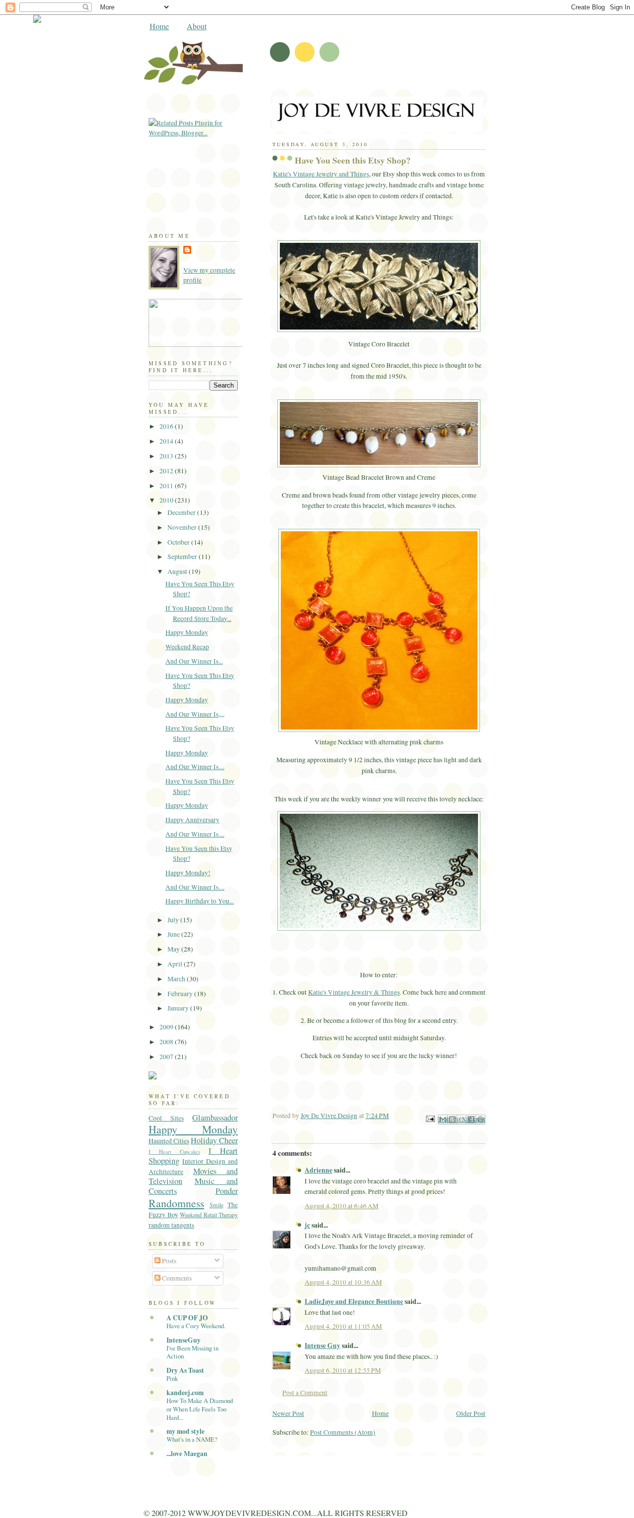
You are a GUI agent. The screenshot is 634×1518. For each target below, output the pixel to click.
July (173, 919)
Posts (168, 1260)
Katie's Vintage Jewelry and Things (321, 173)
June (174, 934)
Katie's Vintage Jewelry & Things (354, 992)
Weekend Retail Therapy (209, 1215)
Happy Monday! (188, 872)
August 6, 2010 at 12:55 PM (343, 1370)
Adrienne (318, 1170)
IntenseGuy (183, 1340)
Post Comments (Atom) (342, 1432)
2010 (167, 500)
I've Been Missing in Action (192, 1352)
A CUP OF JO (187, 1318)
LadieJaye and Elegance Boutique (354, 1301)
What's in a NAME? (191, 1439)
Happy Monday (186, 632)
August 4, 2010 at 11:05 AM (343, 1326)
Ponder (226, 1190)
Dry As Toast (185, 1370)
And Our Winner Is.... (194, 766)
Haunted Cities (169, 1140)
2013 (167, 455)
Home (159, 26)
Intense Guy (322, 1345)
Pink (172, 1378)
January (178, 1008)
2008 (167, 1041)
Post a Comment (304, 1392)
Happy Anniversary (192, 819)
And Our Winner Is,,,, (194, 714)
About (197, 26)
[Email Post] (429, 1118)
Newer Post (288, 1413)
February (180, 993)
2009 (167, 1026)
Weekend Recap (187, 646)
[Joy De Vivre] (238, 344)
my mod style (185, 1431)
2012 (167, 470)
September (183, 556)
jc (307, 1225)
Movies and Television (193, 1176)
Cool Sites (166, 1118)
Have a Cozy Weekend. (195, 1325)
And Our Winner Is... (194, 661)
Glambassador (215, 1117)
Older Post (470, 1413)
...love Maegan (187, 1454)
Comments (176, 1278)
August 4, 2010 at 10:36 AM (343, 1282)
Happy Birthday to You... (199, 901)
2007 (167, 1056)
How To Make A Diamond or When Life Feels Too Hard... (199, 1409)
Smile (216, 1205)
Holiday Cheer (214, 1140)
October (179, 542)
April (175, 963)
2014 (167, 441)
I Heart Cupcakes (174, 1151)
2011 (167, 485)
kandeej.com (185, 1393)
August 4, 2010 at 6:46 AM (341, 1205)
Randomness (176, 1203)
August (178, 571)
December (182, 512)
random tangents (171, 1225)
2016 (167, 426)
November (182, 527)
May (174, 949)
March (177, 978)
